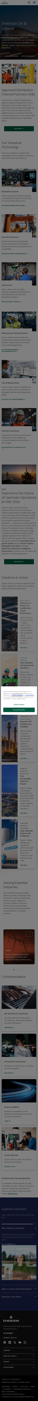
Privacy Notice (17, 695)
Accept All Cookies (19, 710)
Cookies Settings (19, 704)
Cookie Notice (29, 695)
